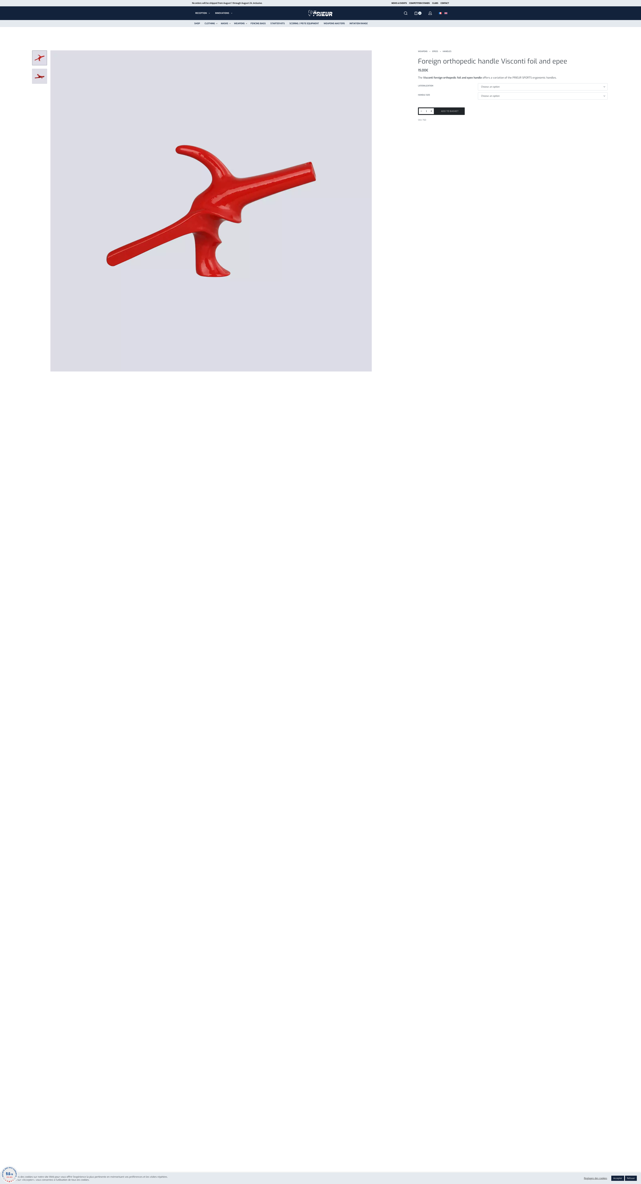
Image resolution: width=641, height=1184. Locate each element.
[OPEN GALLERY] (211, 210)
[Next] (363, 211)
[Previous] (59, 211)
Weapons (423, 51)
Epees (435, 51)
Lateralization (425, 86)
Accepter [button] (617, 1178)
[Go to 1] (39, 57)
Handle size (424, 95)
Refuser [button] (631, 1178)
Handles (447, 51)
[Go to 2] (39, 76)
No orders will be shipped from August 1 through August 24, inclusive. (227, 3)
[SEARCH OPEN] (405, 13)
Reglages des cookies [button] (595, 1178)
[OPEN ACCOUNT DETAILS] (430, 13)
